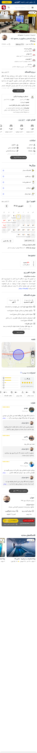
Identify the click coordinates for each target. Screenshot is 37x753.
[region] (18, 354)
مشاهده (7, 2)
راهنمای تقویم (28, 240)
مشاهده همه (20, 91)
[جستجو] (8, 7)
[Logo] (4, 7)
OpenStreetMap (30, 367)
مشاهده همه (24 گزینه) (20, 157)
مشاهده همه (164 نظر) (20, 491)
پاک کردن (6, 241)
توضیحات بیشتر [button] (23, 288)
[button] (28, 217)
